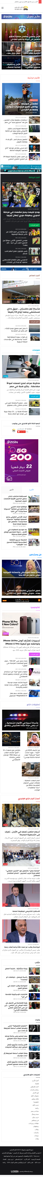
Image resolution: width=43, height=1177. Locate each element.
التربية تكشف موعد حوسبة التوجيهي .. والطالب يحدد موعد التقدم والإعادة (15, 685)
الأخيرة (31, 490)
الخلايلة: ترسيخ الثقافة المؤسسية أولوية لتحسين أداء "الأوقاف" (17, 542)
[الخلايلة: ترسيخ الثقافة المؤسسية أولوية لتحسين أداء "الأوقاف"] (33, 542)
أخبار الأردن (35, 1080)
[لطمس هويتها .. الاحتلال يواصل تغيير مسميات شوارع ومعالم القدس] (21, 99)
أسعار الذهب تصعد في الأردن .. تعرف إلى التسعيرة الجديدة (22, 833)
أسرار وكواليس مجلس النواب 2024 (16, 1162)
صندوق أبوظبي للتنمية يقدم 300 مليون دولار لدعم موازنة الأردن (32, 55)
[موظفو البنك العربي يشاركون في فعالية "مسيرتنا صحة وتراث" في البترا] (33, 509)
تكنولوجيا (36, 1102)
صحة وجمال (35, 1114)
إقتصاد (37, 1083)
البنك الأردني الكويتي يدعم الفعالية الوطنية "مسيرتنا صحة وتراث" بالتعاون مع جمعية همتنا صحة (16, 520)
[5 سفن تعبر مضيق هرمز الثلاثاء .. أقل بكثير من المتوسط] (34, 328)
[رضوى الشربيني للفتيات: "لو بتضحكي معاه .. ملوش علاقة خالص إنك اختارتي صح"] (22, 587)
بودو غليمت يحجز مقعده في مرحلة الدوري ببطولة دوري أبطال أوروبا (21, 213)
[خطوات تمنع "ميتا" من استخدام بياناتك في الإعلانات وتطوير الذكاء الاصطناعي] (34, 671)
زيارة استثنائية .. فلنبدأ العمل (16, 968)
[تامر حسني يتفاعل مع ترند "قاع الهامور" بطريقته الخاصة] (34, 148)
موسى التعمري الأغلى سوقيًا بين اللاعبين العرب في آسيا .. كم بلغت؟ (15, 243)
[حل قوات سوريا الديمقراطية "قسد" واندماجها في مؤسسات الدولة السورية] (35, 337)
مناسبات (36, 1132)
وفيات (37, 1138)
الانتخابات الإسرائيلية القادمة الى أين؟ (16, 995)
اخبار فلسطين (34, 1086)
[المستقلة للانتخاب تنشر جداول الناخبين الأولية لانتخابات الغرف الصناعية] (33, 498)
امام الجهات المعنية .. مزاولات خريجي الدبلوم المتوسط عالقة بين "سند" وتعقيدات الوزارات (32, 785)
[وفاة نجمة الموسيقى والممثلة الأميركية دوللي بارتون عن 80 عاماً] (22, 568)
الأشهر (11, 490)
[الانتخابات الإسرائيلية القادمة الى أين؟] (34, 996)
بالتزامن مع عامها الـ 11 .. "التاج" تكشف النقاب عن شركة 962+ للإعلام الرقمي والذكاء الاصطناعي (11, 755)
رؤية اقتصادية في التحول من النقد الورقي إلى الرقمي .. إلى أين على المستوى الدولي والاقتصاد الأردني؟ (15, 1006)
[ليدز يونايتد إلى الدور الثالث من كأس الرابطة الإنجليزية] (34, 231)
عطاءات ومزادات (34, 1123)
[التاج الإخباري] (21, 8)
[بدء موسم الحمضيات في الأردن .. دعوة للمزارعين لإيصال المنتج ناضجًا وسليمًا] (33, 532)
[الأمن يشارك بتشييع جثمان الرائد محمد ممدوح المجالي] (34, 1064)
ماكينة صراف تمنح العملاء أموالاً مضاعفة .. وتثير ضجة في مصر (23, 384)
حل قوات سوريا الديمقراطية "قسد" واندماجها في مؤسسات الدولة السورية (15, 339)
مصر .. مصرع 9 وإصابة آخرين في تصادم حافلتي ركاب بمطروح (16, 404)
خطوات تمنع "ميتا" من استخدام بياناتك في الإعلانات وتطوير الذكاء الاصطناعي (15, 674)
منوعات (36, 1135)
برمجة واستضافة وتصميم (26, 1171)
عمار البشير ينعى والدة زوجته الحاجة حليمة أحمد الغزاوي (16, 1037)
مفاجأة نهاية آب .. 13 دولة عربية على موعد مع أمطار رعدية (15, 412)
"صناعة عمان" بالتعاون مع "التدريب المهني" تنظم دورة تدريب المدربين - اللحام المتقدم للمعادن (23, 873)
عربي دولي (35, 1117)
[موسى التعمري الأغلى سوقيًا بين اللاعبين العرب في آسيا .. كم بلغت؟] (36, 240)
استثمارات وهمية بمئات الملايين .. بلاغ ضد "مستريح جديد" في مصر (15, 121)
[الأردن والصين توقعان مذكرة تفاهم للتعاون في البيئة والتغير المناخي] (22, 32)
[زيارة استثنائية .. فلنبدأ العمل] (34, 971)
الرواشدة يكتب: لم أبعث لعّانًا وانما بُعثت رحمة (22, 947)
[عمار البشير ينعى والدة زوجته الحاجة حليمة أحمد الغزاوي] (34, 1038)
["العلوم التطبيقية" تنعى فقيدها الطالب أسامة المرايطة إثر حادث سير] (34, 1028)
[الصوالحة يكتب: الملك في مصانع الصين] (34, 988)
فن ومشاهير (35, 1120)
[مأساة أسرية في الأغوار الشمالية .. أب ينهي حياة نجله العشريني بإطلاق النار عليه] (21, 720)
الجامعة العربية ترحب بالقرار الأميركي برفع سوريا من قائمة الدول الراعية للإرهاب (16, 131)
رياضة (37, 1108)
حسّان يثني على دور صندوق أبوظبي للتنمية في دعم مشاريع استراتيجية (31, 68)
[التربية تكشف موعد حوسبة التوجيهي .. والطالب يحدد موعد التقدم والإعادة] (34, 682)
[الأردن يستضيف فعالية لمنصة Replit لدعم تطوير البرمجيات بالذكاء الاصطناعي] (12, 62)
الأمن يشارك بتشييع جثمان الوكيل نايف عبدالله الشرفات (16, 1046)
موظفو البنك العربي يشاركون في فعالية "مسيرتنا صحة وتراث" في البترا (15, 509)
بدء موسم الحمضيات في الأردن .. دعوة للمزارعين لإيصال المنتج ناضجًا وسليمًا (15, 532)
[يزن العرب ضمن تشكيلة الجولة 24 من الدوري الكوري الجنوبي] (34, 156)
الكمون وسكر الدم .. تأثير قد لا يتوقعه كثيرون (16, 140)
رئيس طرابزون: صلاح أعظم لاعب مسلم (16, 252)
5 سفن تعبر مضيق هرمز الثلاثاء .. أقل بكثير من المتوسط (15, 329)
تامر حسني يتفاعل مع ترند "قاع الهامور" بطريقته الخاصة (16, 149)
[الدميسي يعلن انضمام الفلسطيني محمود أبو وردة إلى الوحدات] (36, 259)
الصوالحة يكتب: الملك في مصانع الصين (17, 987)
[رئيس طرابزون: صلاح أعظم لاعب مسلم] (34, 251)
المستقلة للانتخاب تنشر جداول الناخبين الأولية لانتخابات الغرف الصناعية (15, 499)
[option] (22, 46)
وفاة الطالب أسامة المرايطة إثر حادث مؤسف (15, 1054)
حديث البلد (35, 1105)
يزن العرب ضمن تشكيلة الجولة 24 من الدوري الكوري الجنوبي (15, 157)
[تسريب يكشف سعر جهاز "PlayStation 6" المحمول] (34, 693)
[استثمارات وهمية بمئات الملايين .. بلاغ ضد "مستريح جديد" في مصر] (34, 120)
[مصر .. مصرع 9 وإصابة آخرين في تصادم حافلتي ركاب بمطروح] (34, 403)
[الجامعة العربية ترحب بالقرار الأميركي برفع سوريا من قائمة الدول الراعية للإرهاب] (34, 128)
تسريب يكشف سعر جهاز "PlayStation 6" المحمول (18, 694)
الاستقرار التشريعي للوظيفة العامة (26, 911)
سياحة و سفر (35, 1111)
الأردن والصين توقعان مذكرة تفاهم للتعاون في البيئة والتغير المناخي (24, 38)
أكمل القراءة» (34, 322)
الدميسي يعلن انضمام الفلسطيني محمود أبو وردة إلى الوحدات (14, 261)
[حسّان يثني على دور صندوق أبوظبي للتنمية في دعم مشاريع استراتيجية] (32, 62)
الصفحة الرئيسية (35, 1159)
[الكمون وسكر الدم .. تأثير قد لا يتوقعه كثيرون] (34, 139)
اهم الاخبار (36, 1093)
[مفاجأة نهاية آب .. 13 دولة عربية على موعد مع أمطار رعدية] (34, 411)
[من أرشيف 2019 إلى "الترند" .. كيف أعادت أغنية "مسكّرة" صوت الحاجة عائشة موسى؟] (33, 739)
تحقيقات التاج (35, 1096)
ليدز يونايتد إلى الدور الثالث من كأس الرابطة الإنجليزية (16, 233)
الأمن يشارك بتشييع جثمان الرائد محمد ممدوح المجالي (16, 1063)
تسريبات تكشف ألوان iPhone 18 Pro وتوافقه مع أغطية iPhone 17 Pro (21, 642)
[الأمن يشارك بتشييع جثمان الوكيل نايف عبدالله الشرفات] (34, 1047)
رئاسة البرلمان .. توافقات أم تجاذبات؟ (16, 978)
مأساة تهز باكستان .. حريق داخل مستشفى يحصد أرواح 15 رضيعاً (23, 310)
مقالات (37, 1129)
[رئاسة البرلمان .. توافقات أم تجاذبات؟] (34, 979)
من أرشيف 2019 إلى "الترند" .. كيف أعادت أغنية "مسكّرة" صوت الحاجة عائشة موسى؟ (32, 754)
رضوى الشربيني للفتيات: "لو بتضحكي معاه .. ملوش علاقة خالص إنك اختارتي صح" (23, 593)
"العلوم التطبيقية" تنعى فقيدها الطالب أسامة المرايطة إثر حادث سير (15, 1028)
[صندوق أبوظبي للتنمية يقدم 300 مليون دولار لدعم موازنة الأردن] (32, 49)
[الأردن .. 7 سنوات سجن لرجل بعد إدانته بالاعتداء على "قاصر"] (12, 49)
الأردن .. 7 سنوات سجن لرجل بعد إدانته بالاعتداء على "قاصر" (11, 55)
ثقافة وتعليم (35, 1099)
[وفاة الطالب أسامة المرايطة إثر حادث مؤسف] (34, 1055)
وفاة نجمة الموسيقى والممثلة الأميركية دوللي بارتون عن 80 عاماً (21, 573)
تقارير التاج (30, 1162)
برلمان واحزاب (34, 1090)
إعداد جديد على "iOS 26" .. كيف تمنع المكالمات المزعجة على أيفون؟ (15, 663)
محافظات (36, 1126)
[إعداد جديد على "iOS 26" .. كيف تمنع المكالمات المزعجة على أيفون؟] (34, 661)
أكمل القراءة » (34, 225)
